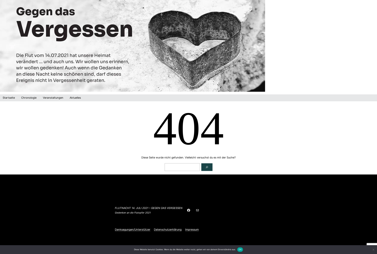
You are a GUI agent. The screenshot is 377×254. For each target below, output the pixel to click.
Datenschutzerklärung (168, 229)
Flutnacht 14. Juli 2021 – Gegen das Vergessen (148, 208)
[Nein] (373, 249)
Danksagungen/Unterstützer (132, 229)
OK (240, 249)
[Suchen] (207, 167)
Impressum (192, 229)
